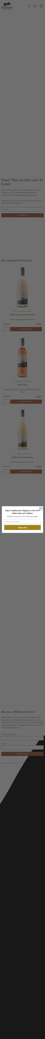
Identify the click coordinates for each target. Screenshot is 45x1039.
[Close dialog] (40, 508)
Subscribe (22, 527)
